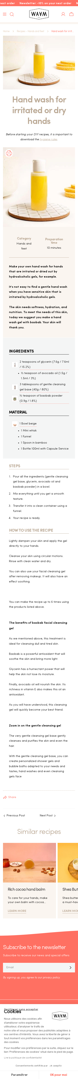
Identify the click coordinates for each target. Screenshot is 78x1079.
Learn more (17, 910)
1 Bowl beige (28, 423)
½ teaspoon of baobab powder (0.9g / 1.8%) (41, 398)
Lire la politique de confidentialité (23, 1057)
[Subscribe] (70, 967)
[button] (9, 158)
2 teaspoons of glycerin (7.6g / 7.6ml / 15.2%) (44, 364)
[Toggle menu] (5, 14)
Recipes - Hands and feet (30, 31)
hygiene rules (48, 139)
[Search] (10, 14)
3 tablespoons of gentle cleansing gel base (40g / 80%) (42, 387)
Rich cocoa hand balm (26, 890)
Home (6, 31)
